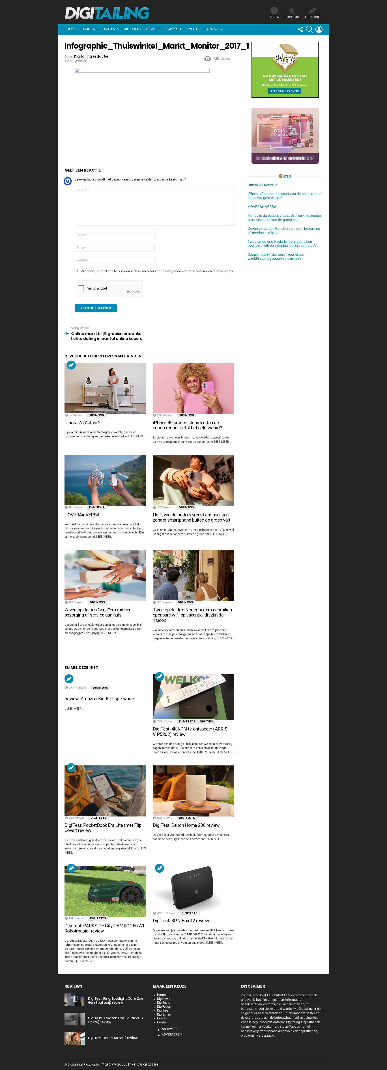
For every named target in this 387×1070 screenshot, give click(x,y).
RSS (287, 176)
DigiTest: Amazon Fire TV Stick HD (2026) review (115, 1020)
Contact (212, 29)
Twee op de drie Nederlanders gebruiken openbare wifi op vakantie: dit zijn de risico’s (192, 615)
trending (312, 17)
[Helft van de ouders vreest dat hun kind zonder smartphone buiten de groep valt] (193, 480)
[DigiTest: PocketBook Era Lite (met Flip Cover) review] (105, 790)
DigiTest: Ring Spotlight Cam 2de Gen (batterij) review (115, 1000)
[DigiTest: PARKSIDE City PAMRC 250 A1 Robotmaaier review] (105, 891)
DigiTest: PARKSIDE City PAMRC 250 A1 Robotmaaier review (104, 928)
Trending (71, 365)
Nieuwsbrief (172, 1029)
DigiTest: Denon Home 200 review (186, 825)
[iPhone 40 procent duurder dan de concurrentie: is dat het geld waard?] (193, 388)
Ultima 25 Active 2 (82, 422)
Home (71, 29)
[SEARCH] (309, 29)
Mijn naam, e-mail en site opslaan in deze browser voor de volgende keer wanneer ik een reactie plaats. (157, 271)
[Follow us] (300, 29)
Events (193, 29)
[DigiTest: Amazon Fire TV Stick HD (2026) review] (74, 1019)
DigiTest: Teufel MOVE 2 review (113, 1038)
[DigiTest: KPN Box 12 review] (193, 889)
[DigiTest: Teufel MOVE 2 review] (74, 1038)
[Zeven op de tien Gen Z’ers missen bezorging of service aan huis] (105, 575)
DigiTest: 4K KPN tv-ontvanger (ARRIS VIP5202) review (190, 731)
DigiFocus (132, 29)
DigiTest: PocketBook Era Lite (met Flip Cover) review (103, 828)
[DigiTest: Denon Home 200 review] (193, 790)
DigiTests (111, 29)
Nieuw (274, 17)
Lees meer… (136, 436)
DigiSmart (173, 29)
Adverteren (172, 1034)
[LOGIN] (318, 29)
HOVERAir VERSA (82, 515)
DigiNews (89, 29)
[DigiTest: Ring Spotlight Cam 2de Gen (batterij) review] (74, 999)
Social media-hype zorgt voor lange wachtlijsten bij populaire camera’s (276, 257)
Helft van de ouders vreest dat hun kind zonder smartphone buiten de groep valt (191, 517)
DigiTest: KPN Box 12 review (181, 920)
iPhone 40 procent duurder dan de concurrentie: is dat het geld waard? (187, 425)
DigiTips (152, 29)
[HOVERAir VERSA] (105, 480)
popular (291, 17)
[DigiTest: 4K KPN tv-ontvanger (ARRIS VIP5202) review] (193, 697)
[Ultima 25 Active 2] (105, 388)
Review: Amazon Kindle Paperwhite (99, 698)
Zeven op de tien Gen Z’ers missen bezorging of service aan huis (97, 612)
